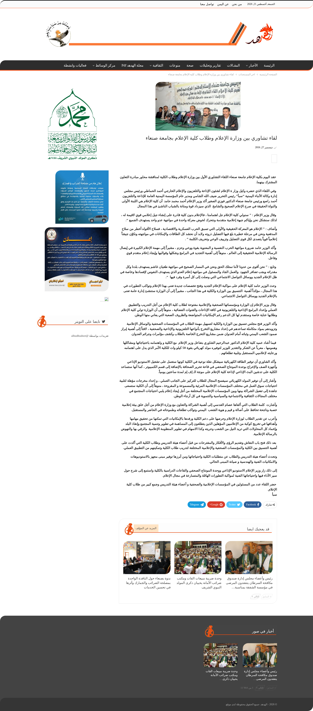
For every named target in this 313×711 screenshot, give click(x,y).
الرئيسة (269, 65)
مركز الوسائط (105, 65)
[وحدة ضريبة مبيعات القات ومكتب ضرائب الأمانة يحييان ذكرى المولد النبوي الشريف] (198, 557)
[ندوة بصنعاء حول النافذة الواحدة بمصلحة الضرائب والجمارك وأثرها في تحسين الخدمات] (147, 557)
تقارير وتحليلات (210, 65)
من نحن (237, 4)
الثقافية (158, 65)
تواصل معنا (207, 4)
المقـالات (233, 65)
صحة (190, 65)
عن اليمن (223, 4)
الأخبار (253, 65)
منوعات (174, 65)
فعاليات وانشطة (75, 65)
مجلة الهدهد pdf (133, 65)
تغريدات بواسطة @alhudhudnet (90, 335)
